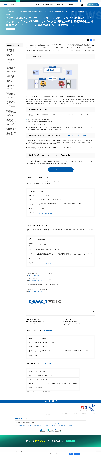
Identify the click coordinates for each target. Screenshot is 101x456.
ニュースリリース (22, 9)
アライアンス (57, 4)
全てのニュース (14, 9)
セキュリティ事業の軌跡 (68, 425)
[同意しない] (99, 454)
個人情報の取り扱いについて (76, 413)
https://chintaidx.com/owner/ (46, 213)
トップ (7, 9)
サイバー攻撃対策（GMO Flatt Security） (50, 425)
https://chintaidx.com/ (34, 275)
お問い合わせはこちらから (61, 169)
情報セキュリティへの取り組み (88, 413)
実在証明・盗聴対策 (18, 425)
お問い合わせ (64, 4)
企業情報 (47, 4)
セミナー (77, 4)
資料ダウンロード (93, 4)
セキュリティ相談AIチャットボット (58, 423)
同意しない (77, 453)
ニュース (42, 4)
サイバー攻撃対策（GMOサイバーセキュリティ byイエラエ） (32, 425)
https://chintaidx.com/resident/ (43, 263)
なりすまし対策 (60, 425)
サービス (38, 4)
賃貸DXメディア (71, 4)
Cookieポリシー (64, 453)
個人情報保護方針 (65, 413)
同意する (71, 453)
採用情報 (52, 4)
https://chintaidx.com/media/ (36, 291)
